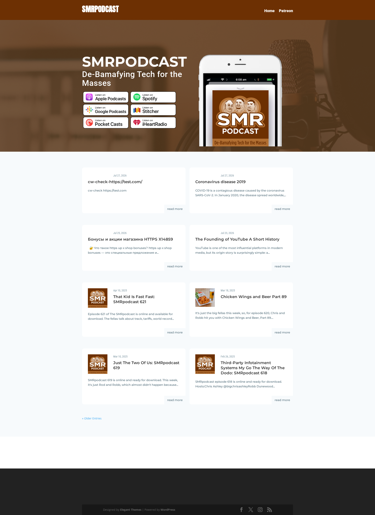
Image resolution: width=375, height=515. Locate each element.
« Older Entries (92, 418)
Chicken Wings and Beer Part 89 (254, 296)
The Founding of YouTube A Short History (237, 239)
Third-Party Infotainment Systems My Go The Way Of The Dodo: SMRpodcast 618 (253, 367)
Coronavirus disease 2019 (220, 181)
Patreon (286, 11)
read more (175, 209)
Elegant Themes (130, 509)
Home (269, 11)
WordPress (168, 509)
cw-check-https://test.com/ (115, 181)
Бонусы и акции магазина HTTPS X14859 (130, 239)
